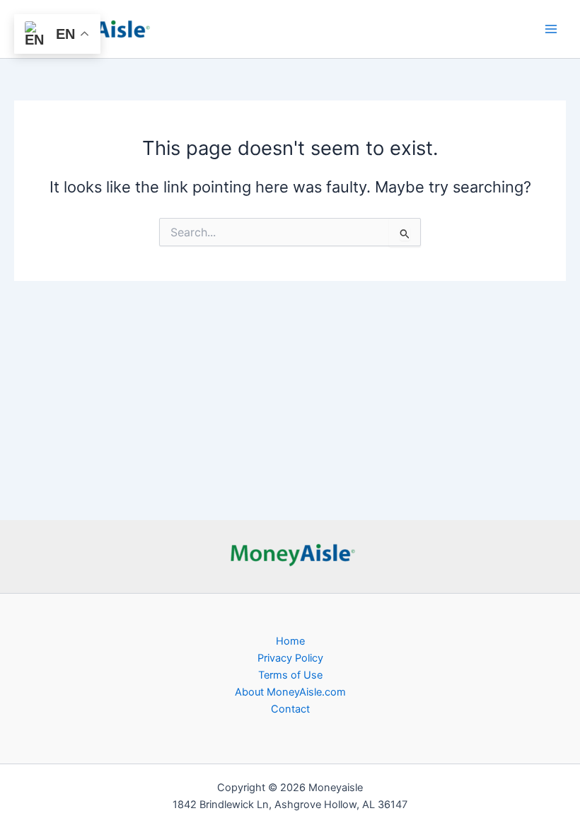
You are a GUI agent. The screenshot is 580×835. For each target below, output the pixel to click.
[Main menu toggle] (551, 29)
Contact (290, 709)
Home (290, 641)
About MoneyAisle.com (290, 692)
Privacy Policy (290, 658)
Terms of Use (290, 675)
